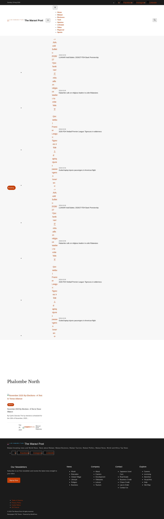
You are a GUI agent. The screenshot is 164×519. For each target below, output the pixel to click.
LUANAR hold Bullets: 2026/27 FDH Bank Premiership (79, 57)
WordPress (33, 514)
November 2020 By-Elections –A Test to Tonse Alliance (24, 410)
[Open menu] (48, 20)
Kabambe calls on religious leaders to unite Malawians (78, 93)
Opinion (10, 404)
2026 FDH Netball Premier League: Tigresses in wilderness (80, 131)
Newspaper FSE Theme (14, 514)
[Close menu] (55, 7)
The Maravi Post (34, 20)
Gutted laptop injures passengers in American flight (77, 170)
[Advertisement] (82, 358)
